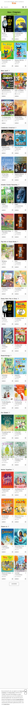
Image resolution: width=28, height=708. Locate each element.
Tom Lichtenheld (6, 547)
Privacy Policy (12, 692)
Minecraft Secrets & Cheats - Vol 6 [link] (7, 90)
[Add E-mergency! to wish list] (12, 552)
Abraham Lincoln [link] (5, 147)
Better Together (6, 469)
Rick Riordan (5, 433)
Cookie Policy (6, 704)
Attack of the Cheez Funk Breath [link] (20, 516)
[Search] (2, 7)
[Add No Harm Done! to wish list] (12, 522)
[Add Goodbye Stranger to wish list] (12, 495)
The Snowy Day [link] (18, 402)
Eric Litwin (18, 61)
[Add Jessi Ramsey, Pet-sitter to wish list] (25, 495)
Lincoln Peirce (18, 319)
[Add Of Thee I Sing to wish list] (12, 180)
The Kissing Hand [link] (19, 33)
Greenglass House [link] (19, 459)
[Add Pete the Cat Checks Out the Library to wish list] (12, 579)
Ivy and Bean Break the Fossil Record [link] (20, 288)
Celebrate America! (8, 128)
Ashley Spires (5, 403)
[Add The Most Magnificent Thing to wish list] (12, 408)
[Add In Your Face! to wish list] (25, 438)
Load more (14, 583)
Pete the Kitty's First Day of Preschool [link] (7, 60)
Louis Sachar (18, 232)
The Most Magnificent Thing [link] (7, 402)
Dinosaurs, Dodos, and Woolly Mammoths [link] (7, 288)
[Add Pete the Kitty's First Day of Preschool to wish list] (12, 66)
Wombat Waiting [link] (18, 117)
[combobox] (11, 7)
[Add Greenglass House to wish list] (25, 465)
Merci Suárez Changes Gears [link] (7, 231)
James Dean (5, 61)
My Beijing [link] (4, 261)
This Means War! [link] (18, 345)
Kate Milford (18, 460)
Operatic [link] (4, 345)
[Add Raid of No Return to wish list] (25, 153)
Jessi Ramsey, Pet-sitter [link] (20, 489)
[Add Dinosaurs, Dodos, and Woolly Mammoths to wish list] (12, 294)
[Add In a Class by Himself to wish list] (25, 324)
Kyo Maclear (5, 346)
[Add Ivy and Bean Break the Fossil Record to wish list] (25, 294)
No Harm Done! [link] (5, 516)
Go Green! (5, 412)
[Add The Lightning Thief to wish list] (12, 438)
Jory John (4, 460)
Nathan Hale (18, 148)
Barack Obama (5, 175)
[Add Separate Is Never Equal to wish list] (25, 180)
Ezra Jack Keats (19, 403)
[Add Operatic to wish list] (12, 351)
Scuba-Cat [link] (17, 375)
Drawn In (4, 526)
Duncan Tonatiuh (19, 175)
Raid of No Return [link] (19, 147)
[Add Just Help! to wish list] (25, 579)
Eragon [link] (16, 204)
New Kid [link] (3, 33)
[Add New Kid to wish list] (12, 39)
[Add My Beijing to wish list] (12, 267)
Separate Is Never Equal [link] (20, 174)
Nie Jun (4, 262)
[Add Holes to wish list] (25, 237)
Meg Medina (5, 232)
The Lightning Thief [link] (6, 432)
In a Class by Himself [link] (19, 318)
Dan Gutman (5, 289)
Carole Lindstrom (19, 547)
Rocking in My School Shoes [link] (20, 60)
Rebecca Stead (5, 490)
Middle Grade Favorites (9, 185)
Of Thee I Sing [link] (5, 174)
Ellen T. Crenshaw (19, 490)
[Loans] (23, 7)
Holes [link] (16, 231)
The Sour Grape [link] (5, 459)
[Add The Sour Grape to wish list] (12, 465)
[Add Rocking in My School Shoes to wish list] (25, 66)
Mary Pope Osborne (6, 148)
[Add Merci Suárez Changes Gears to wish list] (12, 237)
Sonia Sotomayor (19, 574)
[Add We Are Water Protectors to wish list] (25, 552)
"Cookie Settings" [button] (20, 699)
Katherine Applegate (20, 118)
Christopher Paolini (19, 205)
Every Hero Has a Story (9, 299)
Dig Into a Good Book (9, 242)
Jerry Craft (5, 34)
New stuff (4, 71)
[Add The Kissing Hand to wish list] (25, 39)
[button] (12, 33)
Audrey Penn (18, 34)
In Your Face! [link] (18, 432)
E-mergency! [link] (4, 546)
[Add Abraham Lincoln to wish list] (12, 153)
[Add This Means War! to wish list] (25, 351)
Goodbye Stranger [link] (6, 489)
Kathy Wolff (5, 376)
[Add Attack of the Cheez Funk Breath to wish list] (25, 522)
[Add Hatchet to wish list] (12, 210)
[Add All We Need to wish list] (12, 381)
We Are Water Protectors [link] (20, 546)
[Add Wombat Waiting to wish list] (25, 123)
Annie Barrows (18, 289)
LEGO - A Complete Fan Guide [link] (20, 90)
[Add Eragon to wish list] (25, 210)
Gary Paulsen (5, 205)
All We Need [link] (4, 375)
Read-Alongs (5, 355)
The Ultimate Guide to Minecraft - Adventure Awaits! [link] (7, 117)
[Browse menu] (26, 7)
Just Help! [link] (17, 573)
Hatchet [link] (3, 204)
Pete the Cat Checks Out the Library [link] (7, 573)
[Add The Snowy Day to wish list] (25, 408)
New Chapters (14, 12)
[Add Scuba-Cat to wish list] (25, 381)
